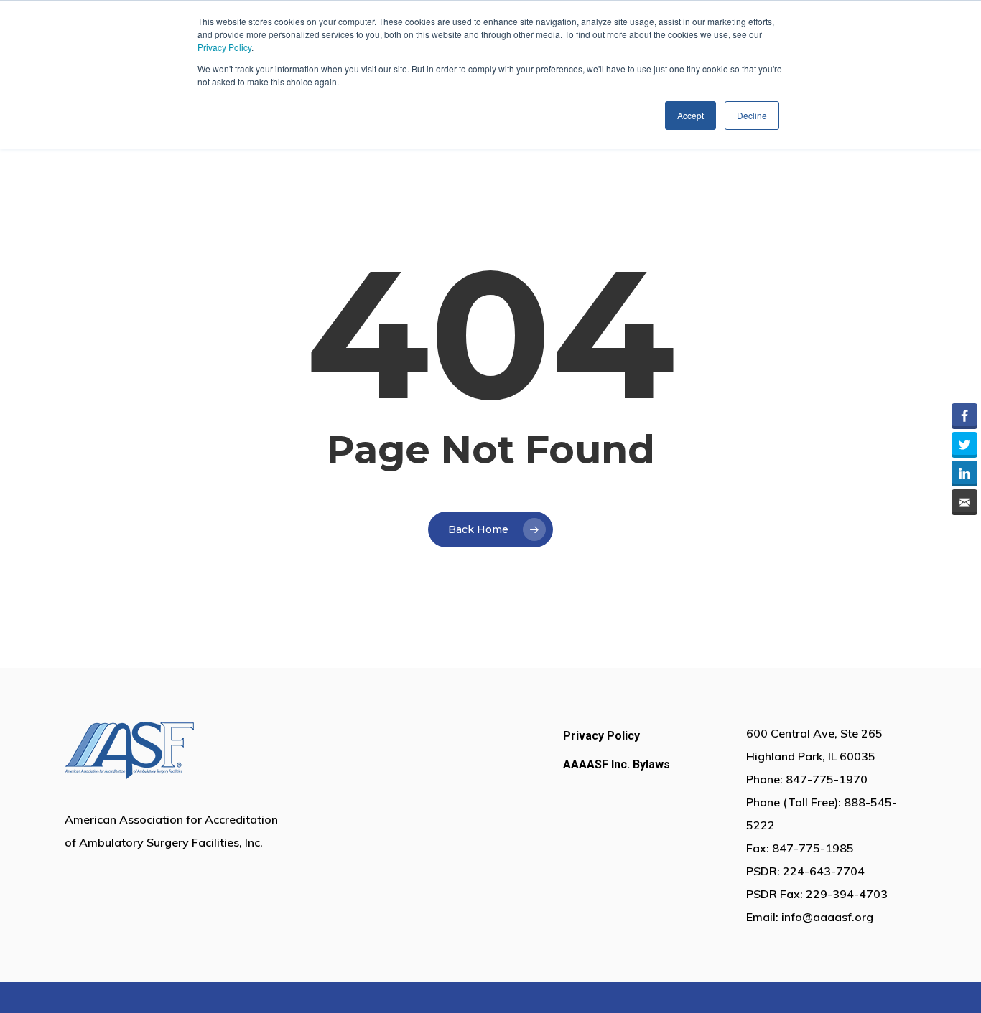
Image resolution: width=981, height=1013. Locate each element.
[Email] (964, 502)
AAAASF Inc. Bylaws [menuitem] (616, 764)
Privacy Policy (224, 47)
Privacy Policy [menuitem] (601, 736)
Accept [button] (690, 115)
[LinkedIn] (964, 473)
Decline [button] (752, 115)
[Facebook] (964, 416)
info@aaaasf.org (827, 917)
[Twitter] (964, 445)
